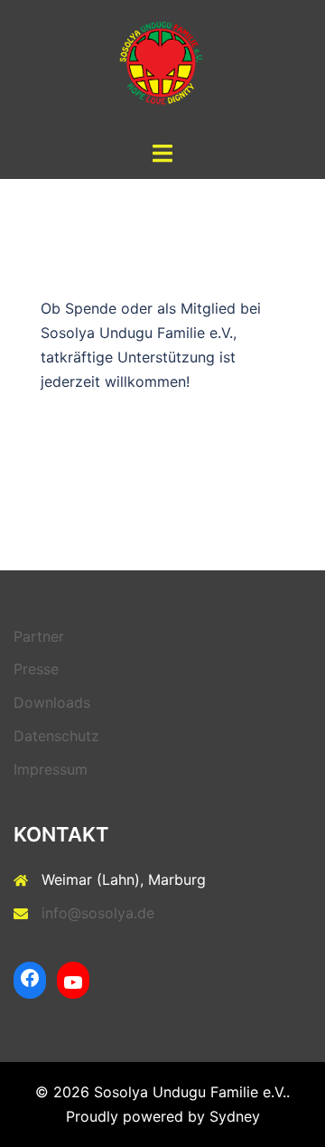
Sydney (234, 1116)
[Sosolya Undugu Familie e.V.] (162, 69)
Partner (39, 636)
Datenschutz (56, 736)
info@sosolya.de (98, 913)
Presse (36, 669)
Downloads (52, 702)
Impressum (51, 769)
